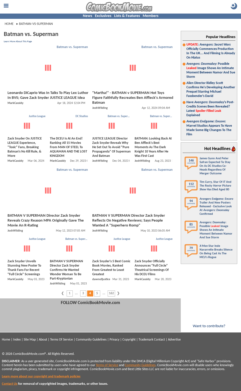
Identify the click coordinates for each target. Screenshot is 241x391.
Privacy (114, 339)
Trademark (146, 339)
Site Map (30, 339)
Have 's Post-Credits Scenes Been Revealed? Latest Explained (210, 109)
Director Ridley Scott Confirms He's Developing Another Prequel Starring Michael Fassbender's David (210, 89)
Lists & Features (127, 16)
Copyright (129, 339)
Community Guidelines (91, 339)
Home (9, 24)
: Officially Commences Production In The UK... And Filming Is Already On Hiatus (210, 51)
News (87, 16)
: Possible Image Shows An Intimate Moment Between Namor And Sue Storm (210, 70)
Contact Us (9, 384)
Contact (159, 339)
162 (111, 293)
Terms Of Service (61, 339)
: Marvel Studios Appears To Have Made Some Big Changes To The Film (209, 128)
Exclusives (103, 16)
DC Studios (82, 116)
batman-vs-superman (36, 24)
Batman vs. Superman (72, 47)
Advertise (174, 339)
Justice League (37, 116)
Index (17, 339)
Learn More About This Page (18, 41)
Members (150, 16)
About (43, 339)
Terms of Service (107, 365)
